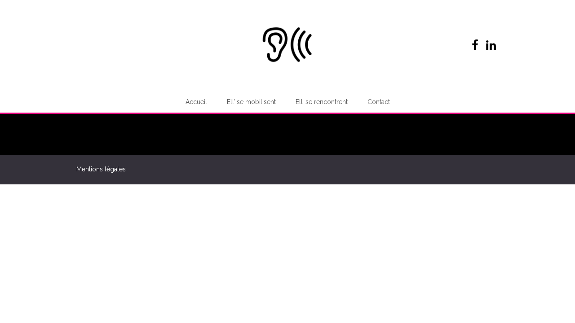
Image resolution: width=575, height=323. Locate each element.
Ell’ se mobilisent (251, 101)
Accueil (196, 101)
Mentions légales (101, 169)
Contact (378, 101)
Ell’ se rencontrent (322, 101)
